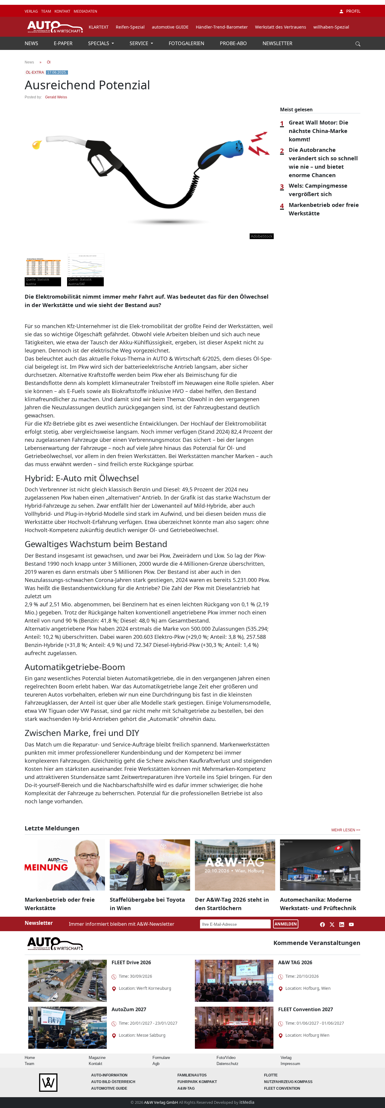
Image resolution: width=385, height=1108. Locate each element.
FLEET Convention (282, 1088)
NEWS (32, 43)
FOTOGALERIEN (187, 43)
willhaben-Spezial (331, 27)
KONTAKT (62, 11)
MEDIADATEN (85, 11)
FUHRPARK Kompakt (197, 1082)
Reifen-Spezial (130, 27)
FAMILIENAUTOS (192, 1075)
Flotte (271, 1075)
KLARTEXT (99, 27)
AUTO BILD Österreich (113, 1082)
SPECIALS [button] (99, 43)
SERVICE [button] (139, 43)
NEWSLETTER (277, 43)
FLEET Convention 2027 (305, 1009)
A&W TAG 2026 (295, 962)
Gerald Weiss (56, 97)
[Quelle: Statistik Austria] (43, 266)
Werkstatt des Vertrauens (280, 27)
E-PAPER (64, 43)
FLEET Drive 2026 (131, 962)
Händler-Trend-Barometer (222, 27)
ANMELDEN (286, 924)
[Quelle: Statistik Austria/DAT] (86, 266)
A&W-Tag (186, 1088)
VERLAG (32, 11)
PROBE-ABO (234, 43)
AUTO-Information (109, 1075)
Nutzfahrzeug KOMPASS (288, 1082)
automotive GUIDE (170, 27)
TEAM (46, 11)
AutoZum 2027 (129, 1009)
